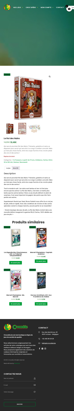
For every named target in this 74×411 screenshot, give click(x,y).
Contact (60, 7)
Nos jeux (17, 7)
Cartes (45, 160)
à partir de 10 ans (28, 160)
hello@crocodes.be (49, 343)
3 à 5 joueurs (17, 160)
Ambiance (38, 160)
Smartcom (17, 363)
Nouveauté (23, 162)
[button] (49, 76)
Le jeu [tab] (8, 168)
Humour (16, 162)
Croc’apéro (31, 7)
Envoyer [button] (19, 404)
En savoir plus (15, 262)
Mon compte (46, 7)
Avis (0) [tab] (15, 168)
